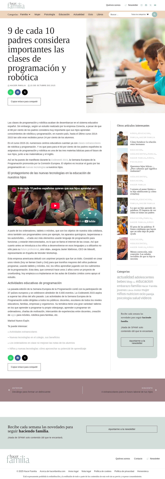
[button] (11, 92)
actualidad (125, 277)
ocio (142, 294)
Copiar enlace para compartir (24, 101)
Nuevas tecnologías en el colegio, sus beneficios (35, 337)
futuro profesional (30, 249)
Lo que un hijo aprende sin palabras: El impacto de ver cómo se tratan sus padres (143, 210)
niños (133, 133)
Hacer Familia (147, 137)
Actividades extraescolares (23, 332)
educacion (144, 133)
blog (129, 281)
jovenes (122, 290)
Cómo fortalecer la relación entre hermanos (143, 143)
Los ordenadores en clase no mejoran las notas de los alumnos (42, 343)
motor (137, 290)
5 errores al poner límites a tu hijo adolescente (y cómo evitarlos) (143, 191)
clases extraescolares (89, 143)
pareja (134, 199)
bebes (121, 281)
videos (146, 298)
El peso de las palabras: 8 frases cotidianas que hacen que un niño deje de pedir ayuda (143, 230)
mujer (145, 290)
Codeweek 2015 (59, 160)
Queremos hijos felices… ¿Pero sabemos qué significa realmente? (143, 168)
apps (13, 315)
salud (136, 298)
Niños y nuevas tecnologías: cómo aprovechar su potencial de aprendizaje (48, 348)
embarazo (123, 286)
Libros (130, 290)
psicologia (136, 162)
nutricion (132, 294)
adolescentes (138, 154)
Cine (134, 282)
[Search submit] (154, 14)
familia (134, 137)
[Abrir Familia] (29, 14)
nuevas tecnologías (36, 167)
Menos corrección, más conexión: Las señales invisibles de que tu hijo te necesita (142, 255)
